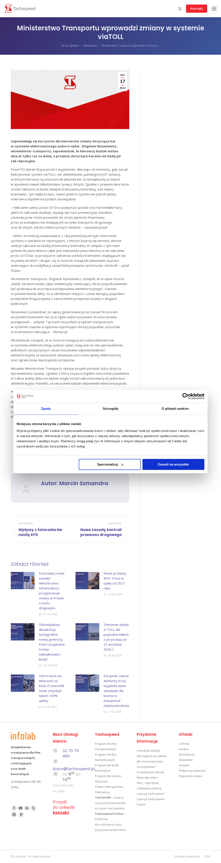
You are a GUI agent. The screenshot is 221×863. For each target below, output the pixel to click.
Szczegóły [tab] (110, 408)
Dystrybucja (186, 754)
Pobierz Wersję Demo (109, 787)
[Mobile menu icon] (214, 8)
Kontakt (184, 765)
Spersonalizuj (107, 464)
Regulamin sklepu (190, 776)
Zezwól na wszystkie (173, 464)
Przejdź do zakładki (64, 807)
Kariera (184, 749)
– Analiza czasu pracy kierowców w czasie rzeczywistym (110, 803)
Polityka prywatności (192, 771)
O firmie (184, 744)
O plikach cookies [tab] (175, 408)
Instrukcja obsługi (148, 750)
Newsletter (186, 760)
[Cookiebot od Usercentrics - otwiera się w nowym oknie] (185, 396)
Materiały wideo (147, 777)
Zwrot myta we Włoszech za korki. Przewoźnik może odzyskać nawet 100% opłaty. (51, 688)
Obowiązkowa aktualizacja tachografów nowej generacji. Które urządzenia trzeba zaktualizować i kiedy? (52, 641)
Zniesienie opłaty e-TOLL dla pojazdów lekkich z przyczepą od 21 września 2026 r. (116, 636)
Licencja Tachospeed (150, 794)
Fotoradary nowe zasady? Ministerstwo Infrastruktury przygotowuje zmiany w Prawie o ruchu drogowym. (52, 590)
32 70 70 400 (70, 753)
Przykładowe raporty (150, 772)
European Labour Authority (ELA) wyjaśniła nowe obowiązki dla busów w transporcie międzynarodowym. (118, 691)
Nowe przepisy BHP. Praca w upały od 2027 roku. (115, 580)
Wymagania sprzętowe (152, 756)
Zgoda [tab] (46, 408)
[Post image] (23, 580)
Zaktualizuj (102, 792)
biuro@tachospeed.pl (74, 768)
